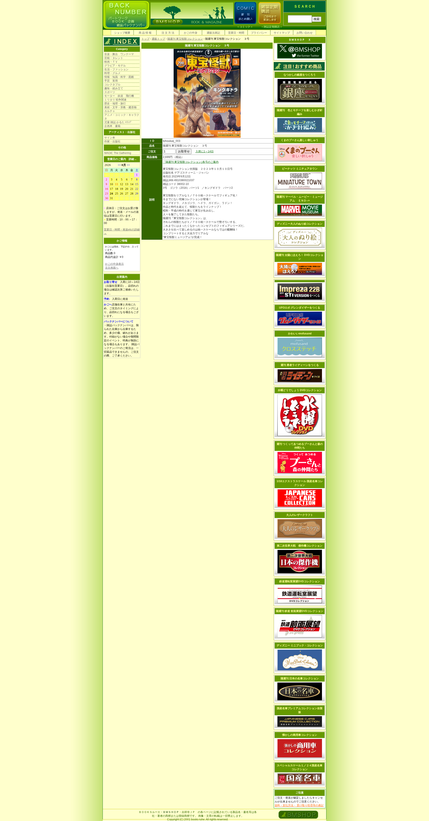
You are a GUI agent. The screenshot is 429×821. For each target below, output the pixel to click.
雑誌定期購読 (272, 26)
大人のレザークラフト (299, 514)
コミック (245, 26)
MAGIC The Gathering (117, 153)
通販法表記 (213, 32)
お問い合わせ (305, 32)
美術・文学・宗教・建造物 (120, 107)
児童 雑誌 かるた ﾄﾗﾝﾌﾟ (118, 122)
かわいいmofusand (299, 333)
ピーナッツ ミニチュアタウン (300, 168)
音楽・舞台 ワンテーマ (119, 54)
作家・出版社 (112, 141)
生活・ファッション (116, 69)
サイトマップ (282, 32)
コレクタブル (112, 84)
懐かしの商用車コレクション (299, 734)
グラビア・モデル (115, 65)
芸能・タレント (113, 58)
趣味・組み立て (113, 88)
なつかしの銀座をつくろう (300, 74)
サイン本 (109, 137)
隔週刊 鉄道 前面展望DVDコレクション (299, 611)
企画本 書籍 (112, 126)
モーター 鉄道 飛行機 (119, 95)
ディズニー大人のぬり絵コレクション (299, 223)
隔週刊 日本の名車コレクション (300, 678)
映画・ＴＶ (111, 61)
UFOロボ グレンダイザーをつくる (299, 307)
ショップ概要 (122, 32)
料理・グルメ (112, 73)
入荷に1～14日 (205, 151)
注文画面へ (111, 267)
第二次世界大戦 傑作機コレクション (299, 545)
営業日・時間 (236, 32)
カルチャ (109, 111)
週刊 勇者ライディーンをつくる (300, 365)
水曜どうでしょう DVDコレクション (300, 390)
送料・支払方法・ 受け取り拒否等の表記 (299, 805)
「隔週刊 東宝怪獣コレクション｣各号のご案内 (191, 162)
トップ (145, 38)
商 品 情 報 (145, 32)
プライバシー (259, 32)
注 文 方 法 (168, 32)
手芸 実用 (111, 80)
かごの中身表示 (114, 263)
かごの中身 (190, 32)
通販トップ (158, 38)
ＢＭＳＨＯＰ (171, 812)
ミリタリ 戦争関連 (115, 99)
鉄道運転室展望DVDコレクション (299, 581)
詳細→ (133, 159)
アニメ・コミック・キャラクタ (121, 116)
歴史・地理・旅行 (115, 103)
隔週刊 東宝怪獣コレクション (185, 38)
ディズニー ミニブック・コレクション (300, 645)
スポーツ (109, 92)
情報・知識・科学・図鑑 (119, 77)
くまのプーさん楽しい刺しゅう (299, 140)
